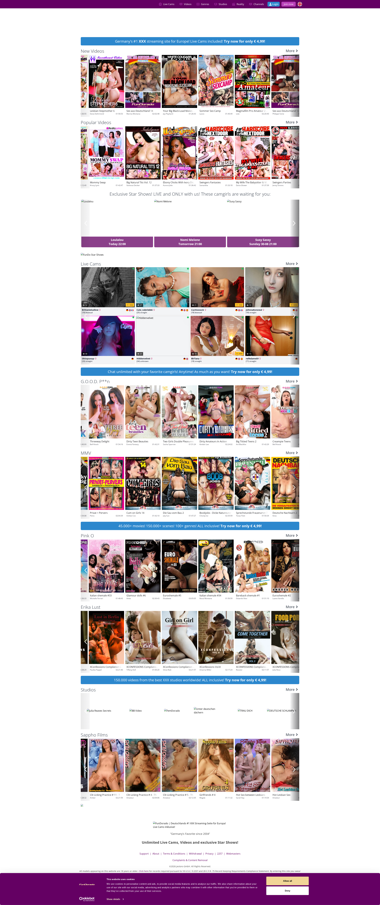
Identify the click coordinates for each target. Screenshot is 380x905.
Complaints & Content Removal (190, 860)
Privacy (209, 853)
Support (144, 853)
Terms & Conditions (174, 853)
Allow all (287, 881)
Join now (288, 4)
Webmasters (233, 853)
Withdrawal (195, 853)
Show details (113, 899)
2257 (220, 853)
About (155, 853)
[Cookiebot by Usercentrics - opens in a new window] (87, 899)
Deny (287, 890)
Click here (144, 871)
